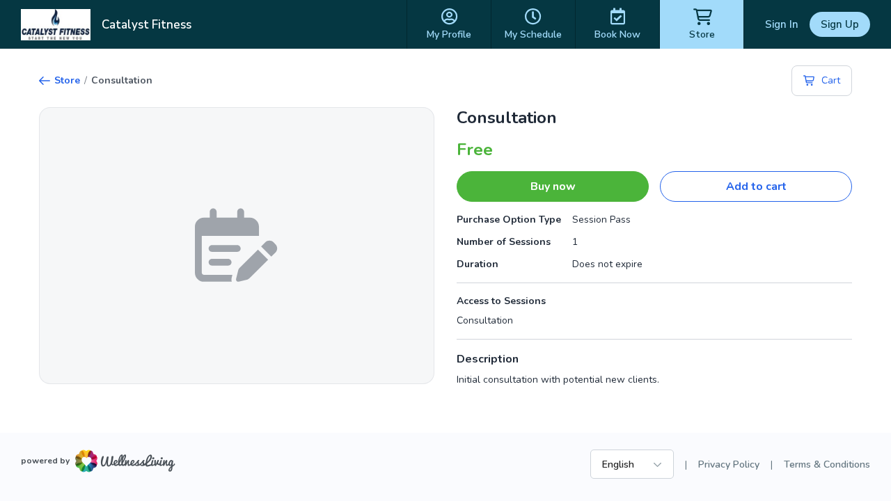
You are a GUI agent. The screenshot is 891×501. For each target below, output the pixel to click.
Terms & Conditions (827, 464)
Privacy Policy (728, 464)
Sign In (781, 24)
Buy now (553, 186)
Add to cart (756, 186)
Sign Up (840, 24)
